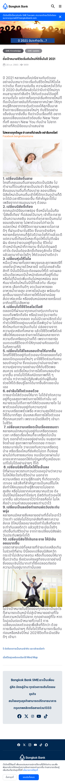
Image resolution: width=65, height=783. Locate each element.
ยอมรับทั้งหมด (29, 777)
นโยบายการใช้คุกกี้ (30, 770)
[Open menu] (60, 6)
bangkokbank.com (28, 18)
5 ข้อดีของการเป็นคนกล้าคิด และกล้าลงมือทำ (24, 648)
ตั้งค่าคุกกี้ (10, 777)
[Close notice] (60, 17)
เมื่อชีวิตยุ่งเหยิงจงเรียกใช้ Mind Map (20, 657)
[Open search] (53, 6)
